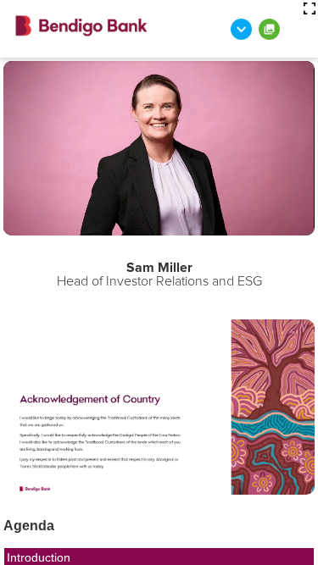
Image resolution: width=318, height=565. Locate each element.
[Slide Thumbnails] (269, 29)
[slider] (75, 223)
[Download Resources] (241, 29)
